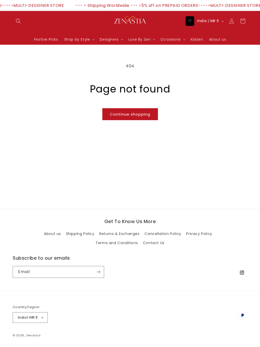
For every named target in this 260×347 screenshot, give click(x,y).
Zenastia (33, 335)
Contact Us (154, 242)
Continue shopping (130, 114)
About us (52, 233)
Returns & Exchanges (119, 233)
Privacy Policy (199, 233)
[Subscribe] (98, 272)
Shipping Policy (80, 233)
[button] (18, 21)
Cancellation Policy (162, 233)
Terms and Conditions (116, 242)
